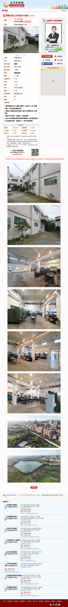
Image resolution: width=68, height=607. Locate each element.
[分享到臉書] (47, 63)
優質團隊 (22, 601)
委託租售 (41, 601)
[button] (53, 81)
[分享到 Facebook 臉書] (53, 605)
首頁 (4, 601)
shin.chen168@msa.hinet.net (31, 536)
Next (37, 39)
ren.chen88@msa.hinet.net (31, 584)
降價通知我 (27, 21)
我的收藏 (16, 601)
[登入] (59, 605)
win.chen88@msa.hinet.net (31, 548)
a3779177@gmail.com (14, 572)
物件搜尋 (9, 601)
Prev (5, 39)
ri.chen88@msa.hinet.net (30, 513)
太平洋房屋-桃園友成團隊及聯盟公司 (26, 495)
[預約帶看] (47, 56)
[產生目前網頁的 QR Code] (51, 605)
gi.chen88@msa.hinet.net (31, 525)
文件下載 (35, 601)
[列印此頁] (47, 60)
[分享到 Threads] (56, 605)
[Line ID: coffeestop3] (58, 49)
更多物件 (34, 487)
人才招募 (28, 601)
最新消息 (47, 601)
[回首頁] (14, 2)
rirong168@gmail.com (30, 560)
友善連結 (59, 601)
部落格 (53, 601)
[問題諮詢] (59, 56)
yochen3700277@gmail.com (31, 595)
